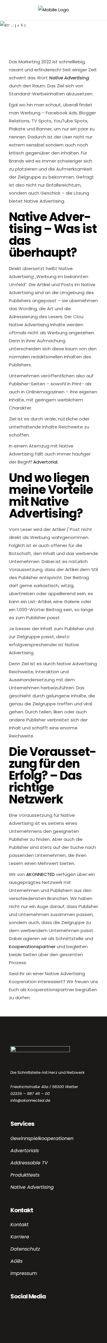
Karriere (19, 1236)
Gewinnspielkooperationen (41, 1138)
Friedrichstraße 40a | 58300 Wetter (44, 1087)
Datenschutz (25, 1249)
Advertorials (24, 1150)
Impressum (23, 1273)
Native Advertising (32, 1187)
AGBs (16, 1261)
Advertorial (45, 462)
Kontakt (19, 1224)
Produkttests (25, 1175)
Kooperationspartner (32, 946)
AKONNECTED (40, 874)
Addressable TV (29, 1162)
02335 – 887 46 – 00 (30, 1093)
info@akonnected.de (30, 1100)
